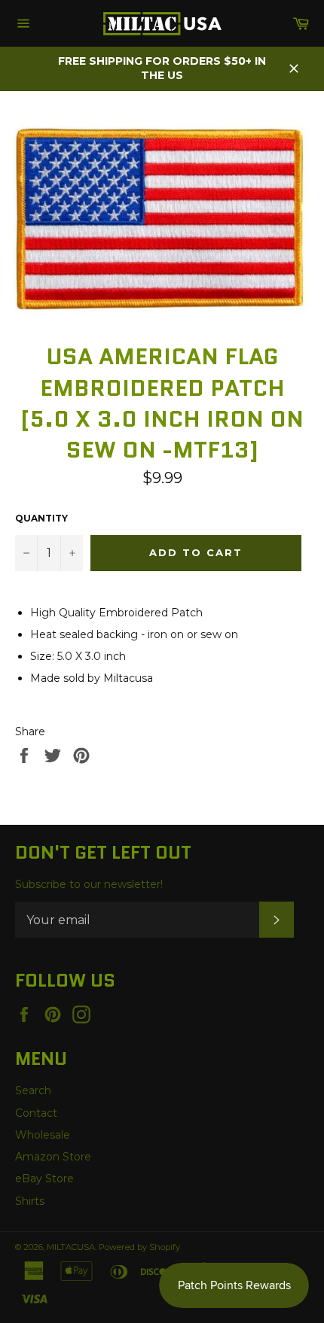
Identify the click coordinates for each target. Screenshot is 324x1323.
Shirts (29, 1201)
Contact (36, 1113)
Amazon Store (53, 1156)
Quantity (41, 518)
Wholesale (42, 1135)
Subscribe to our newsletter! (89, 884)
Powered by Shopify (139, 1247)
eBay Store (44, 1178)
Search (33, 1090)
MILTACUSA (71, 1247)
